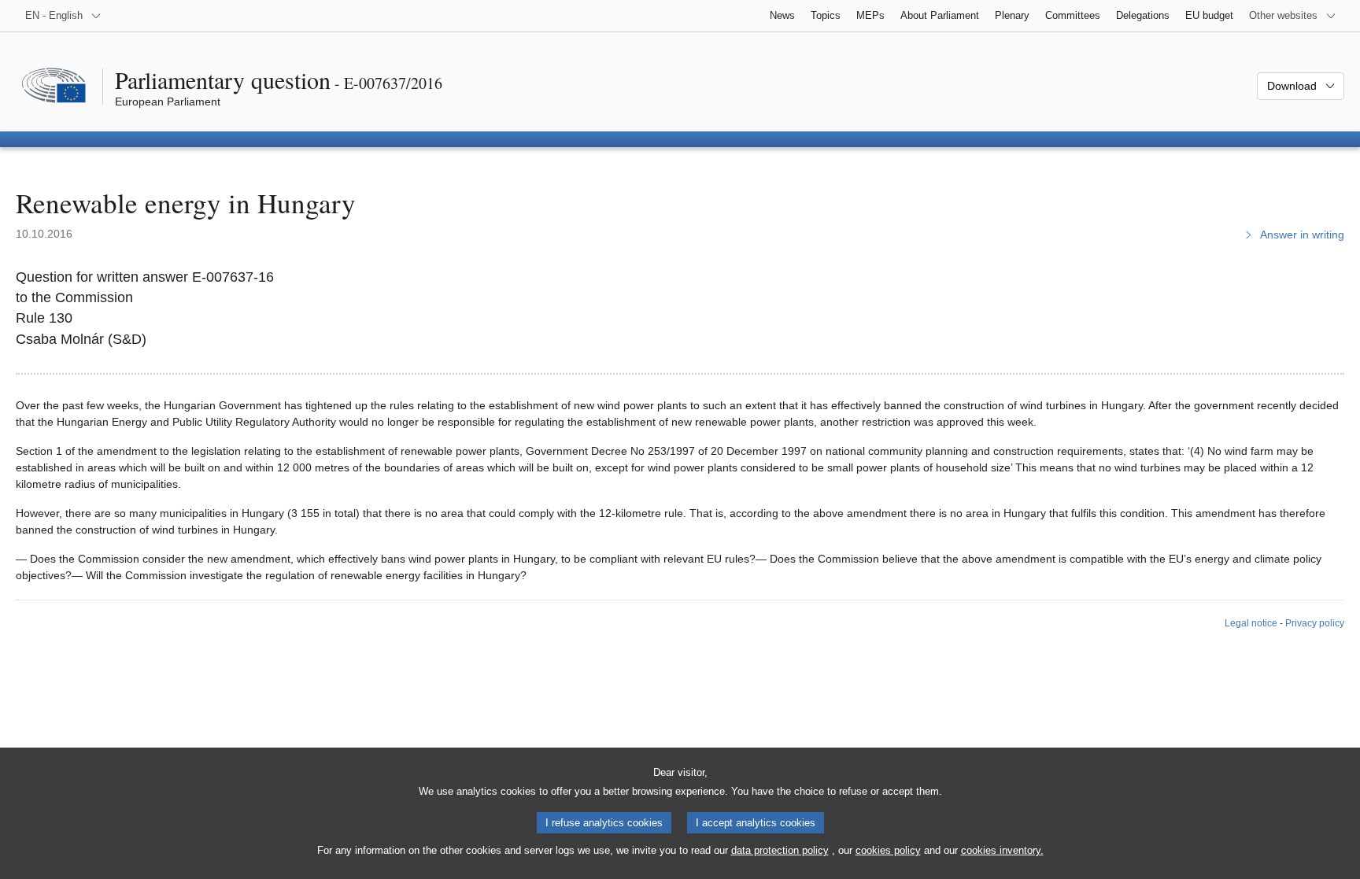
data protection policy (780, 850)
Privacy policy (1314, 623)
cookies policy (888, 850)
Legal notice (1251, 623)
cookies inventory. (1002, 850)
